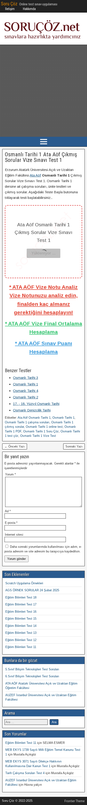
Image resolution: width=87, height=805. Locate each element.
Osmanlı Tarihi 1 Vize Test (38, 436)
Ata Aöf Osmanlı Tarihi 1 (34, 417)
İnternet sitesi (14, 534)
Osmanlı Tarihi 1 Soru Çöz (41, 431)
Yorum (10, 474)
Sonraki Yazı (74, 446)
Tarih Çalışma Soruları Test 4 (25, 773)
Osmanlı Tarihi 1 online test (44, 426)
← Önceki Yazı (14, 446)
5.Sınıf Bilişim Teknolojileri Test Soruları (32, 669)
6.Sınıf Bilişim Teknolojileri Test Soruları (32, 676)
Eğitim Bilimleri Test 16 (20, 611)
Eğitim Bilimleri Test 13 (20, 633)
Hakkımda (29, 9)
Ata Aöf (35, 175)
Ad (8, 511)
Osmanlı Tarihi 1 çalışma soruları (27, 422)
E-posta (11, 522)
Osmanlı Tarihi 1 (63, 417)
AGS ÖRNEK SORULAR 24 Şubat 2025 (32, 590)
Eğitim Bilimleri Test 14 (20, 626)
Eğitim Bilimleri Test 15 (20, 618)
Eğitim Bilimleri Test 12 (20, 640)
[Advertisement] (43, 90)
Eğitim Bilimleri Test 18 (20, 597)
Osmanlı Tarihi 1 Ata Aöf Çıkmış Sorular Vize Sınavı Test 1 (41, 157)
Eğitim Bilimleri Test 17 (20, 604)
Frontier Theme (74, 801)
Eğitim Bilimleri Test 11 (20, 647)
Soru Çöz (9, 4)
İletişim (10, 9)
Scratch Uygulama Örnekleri (24, 583)
